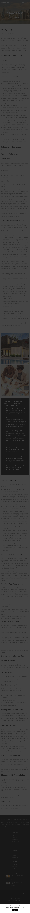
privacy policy (20, 907)
